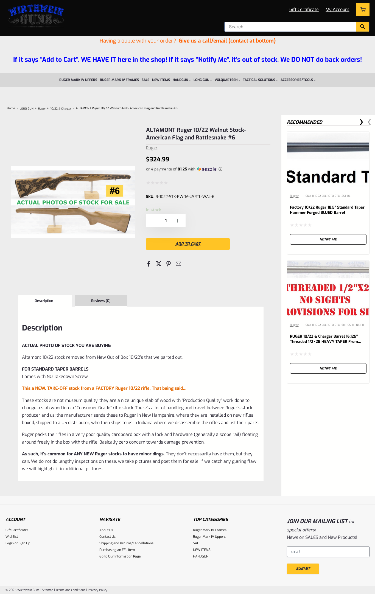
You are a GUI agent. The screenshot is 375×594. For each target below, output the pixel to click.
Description (44, 300)
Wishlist (11, 536)
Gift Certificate (304, 9)
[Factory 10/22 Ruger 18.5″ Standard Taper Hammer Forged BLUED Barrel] (328, 135)
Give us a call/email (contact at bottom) (227, 40)
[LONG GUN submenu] (211, 80)
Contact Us (107, 536)
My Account (337, 9)
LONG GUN (26, 108)
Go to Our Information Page (120, 556)
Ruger (42, 108)
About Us (106, 530)
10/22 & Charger (60, 108)
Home (11, 108)
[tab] (45, 301)
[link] (328, 193)
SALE (197, 543)
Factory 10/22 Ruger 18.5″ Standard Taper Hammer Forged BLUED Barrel (327, 210)
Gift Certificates (16, 530)
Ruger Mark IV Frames (209, 530)
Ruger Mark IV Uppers (209, 536)
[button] (149, 264)
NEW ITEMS (202, 550)
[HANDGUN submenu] (190, 80)
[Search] (362, 27)
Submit (303, 568)
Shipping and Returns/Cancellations (126, 543)
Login (9, 543)
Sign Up (24, 543)
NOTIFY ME (328, 239)
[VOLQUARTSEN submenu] (239, 80)
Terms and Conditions (70, 590)
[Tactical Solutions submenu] (277, 80)
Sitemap (47, 590)
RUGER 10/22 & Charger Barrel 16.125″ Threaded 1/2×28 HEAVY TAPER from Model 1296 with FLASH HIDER (324, 341)
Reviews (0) (101, 300)
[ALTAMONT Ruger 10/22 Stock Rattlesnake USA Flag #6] (73, 278)
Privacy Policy (97, 590)
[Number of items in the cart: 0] (363, 9)
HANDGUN (200, 556)
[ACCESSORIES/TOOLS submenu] (315, 80)
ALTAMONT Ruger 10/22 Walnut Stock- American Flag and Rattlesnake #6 (196, 133)
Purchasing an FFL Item (117, 550)
